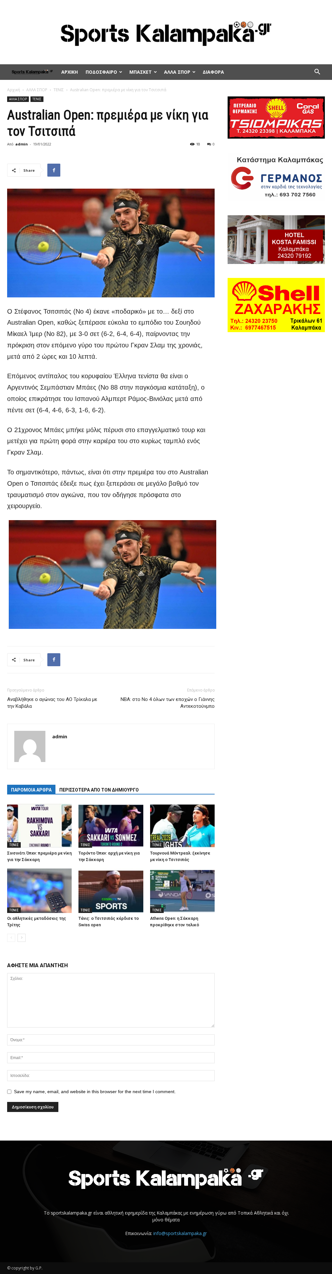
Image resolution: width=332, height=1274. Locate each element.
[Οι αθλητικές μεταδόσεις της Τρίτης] (39, 890)
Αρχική (13, 90)
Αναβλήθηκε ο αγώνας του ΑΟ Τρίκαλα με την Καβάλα (52, 702)
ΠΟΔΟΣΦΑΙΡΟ (101, 72)
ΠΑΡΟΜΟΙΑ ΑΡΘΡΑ (31, 790)
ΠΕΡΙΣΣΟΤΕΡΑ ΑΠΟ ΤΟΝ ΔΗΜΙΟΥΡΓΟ (99, 790)
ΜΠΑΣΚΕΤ (140, 72)
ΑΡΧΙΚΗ (69, 72)
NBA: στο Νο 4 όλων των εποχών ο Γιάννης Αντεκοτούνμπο (168, 702)
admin (21, 144)
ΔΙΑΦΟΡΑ (213, 72)
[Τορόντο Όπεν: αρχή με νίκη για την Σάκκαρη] (110, 825)
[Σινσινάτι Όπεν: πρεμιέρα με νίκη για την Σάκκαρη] (39, 825)
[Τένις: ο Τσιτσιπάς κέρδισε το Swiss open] (110, 890)
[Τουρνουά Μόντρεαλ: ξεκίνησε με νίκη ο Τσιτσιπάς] (182, 825)
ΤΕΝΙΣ (58, 90)
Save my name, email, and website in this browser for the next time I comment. (95, 1091)
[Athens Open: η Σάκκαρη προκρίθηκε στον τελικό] (182, 890)
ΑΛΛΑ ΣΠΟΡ (177, 72)
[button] (317, 72)
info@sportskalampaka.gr (180, 1233)
